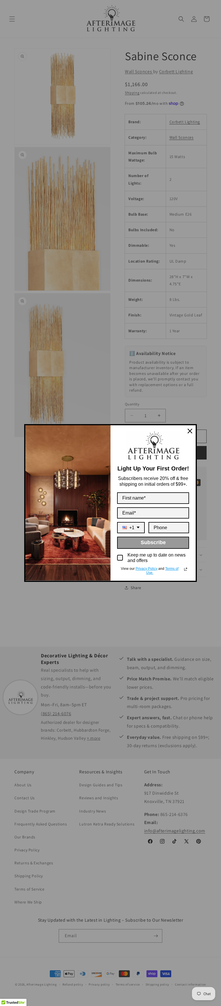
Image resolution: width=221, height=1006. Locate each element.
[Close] (190, 431)
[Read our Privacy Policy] (185, 569)
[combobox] (131, 527)
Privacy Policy (146, 569)
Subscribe (153, 542)
